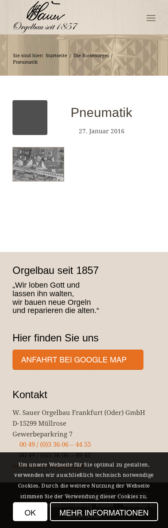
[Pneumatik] (29, 117)
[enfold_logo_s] (69, 17)
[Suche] (132, 17)
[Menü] (151, 17)
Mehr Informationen (104, 512)
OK (30, 512)
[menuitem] (132, 17)
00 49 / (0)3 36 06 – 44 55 (54, 444)
